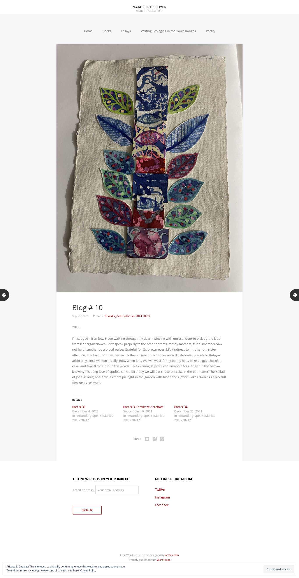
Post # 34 (181, 407)
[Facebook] (154, 439)
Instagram (162, 497)
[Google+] (162, 439)
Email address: (84, 490)
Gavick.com (172, 555)
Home (88, 31)
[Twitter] (147, 439)
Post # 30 (79, 407)
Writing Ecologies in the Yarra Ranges (168, 31)
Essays (126, 31)
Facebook (162, 505)
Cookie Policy (88, 570)
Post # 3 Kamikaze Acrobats (143, 407)
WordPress (163, 560)
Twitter (160, 489)
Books (107, 31)
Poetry (210, 31)
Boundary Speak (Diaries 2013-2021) (127, 316)
